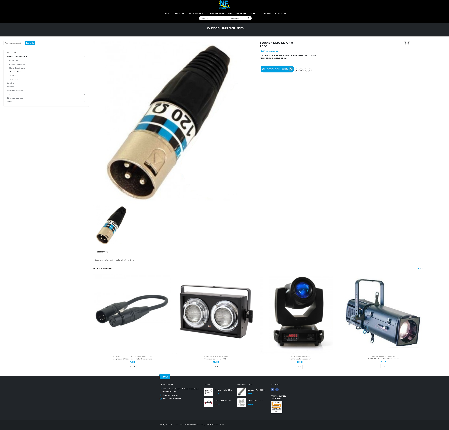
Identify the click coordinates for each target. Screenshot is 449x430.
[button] (419, 268)
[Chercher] (248, 18)
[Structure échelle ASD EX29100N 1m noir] (208, 392)
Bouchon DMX (281, 58)
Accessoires (274, 55)
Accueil (168, 14)
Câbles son (13, 75)
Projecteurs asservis (219, 356)
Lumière (313, 55)
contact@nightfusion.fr (175, 398)
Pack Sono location (15, 90)
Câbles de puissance (17, 68)
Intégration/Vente (196, 14)
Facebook (267, 14)
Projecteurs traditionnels (136, 356)
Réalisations (241, 14)
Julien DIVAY (220, 425)
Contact (253, 14)
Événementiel (180, 14)
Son (396, 356)
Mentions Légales (201, 425)
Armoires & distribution (18, 64)
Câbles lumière (303, 55)
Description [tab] (102, 252)
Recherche (30, 43)
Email (310, 70)
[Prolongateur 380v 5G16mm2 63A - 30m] (208, 402)
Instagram (282, 14)
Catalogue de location (215, 14)
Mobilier (391, 356)
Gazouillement (301, 70)
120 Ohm (272, 58)
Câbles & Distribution (288, 55)
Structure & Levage (404, 356)
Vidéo (9, 102)
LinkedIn (305, 70)
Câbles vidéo (14, 79)
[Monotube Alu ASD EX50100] (241, 392)
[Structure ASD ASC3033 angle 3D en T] (241, 402)
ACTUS (230, 14)
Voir (132, 367)
